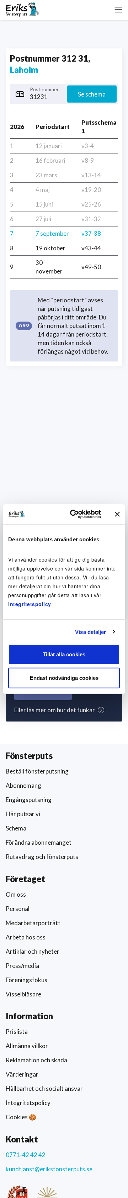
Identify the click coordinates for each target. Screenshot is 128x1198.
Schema (16, 828)
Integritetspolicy (28, 1102)
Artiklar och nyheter (32, 951)
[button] (118, 9)
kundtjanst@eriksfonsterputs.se (49, 1169)
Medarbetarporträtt (33, 923)
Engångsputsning (29, 799)
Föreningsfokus (26, 980)
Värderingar (22, 1074)
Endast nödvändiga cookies (64, 677)
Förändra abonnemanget (38, 842)
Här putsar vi (23, 814)
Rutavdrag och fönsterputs (42, 856)
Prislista (17, 1031)
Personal (18, 908)
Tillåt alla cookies (64, 654)
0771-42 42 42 (26, 1154)
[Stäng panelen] (117, 514)
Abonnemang (23, 785)
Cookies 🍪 (21, 1117)
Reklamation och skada (36, 1060)
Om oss (16, 894)
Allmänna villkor (27, 1045)
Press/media (22, 965)
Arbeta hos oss (26, 937)
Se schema (92, 94)
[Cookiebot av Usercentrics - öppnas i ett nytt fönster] (74, 514)
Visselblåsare (23, 994)
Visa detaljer (90, 632)
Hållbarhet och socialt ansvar (44, 1088)
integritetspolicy (29, 604)
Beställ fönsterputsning (37, 771)
